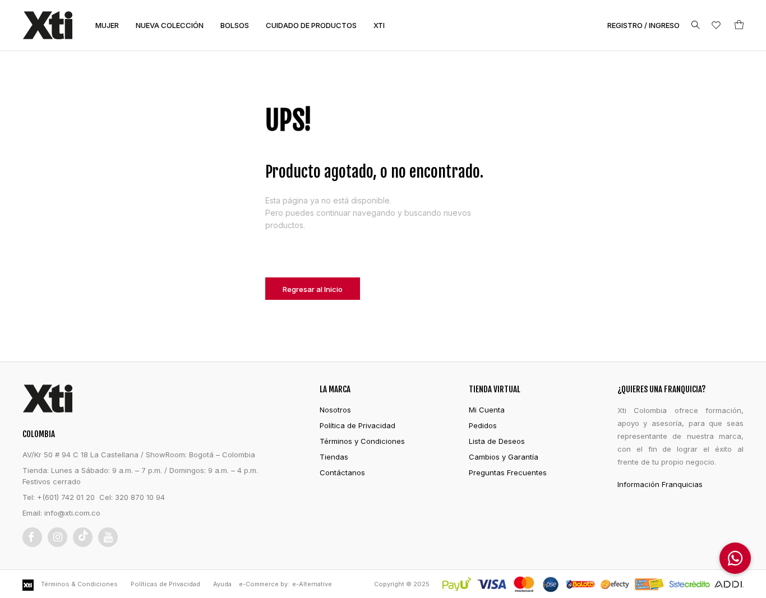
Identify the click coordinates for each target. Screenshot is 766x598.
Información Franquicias (660, 484)
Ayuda (222, 584)
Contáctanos (342, 472)
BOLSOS (234, 25)
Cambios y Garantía (503, 456)
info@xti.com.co (72, 512)
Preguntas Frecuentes (508, 472)
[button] (735, 558)
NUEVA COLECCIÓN (170, 25)
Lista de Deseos (497, 441)
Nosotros (335, 409)
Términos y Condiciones (362, 441)
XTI (379, 25)
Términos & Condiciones (79, 584)
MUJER (107, 25)
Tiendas (334, 456)
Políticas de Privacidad (165, 584)
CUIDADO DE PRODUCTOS (311, 25)
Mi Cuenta (487, 409)
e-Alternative (312, 584)
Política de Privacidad (357, 425)
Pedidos (483, 425)
